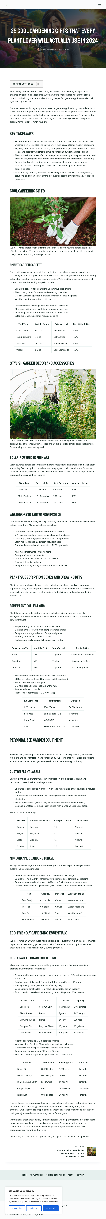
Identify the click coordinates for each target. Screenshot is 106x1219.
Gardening (64, 49)
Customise (17, 1208)
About (70, 1175)
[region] (33, 1200)
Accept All (50, 1208)
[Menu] (99, 4)
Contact (80, 1175)
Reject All (34, 1208)
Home (24, 1175)
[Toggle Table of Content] (37, 84)
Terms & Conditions (55, 1175)
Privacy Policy (36, 1175)
